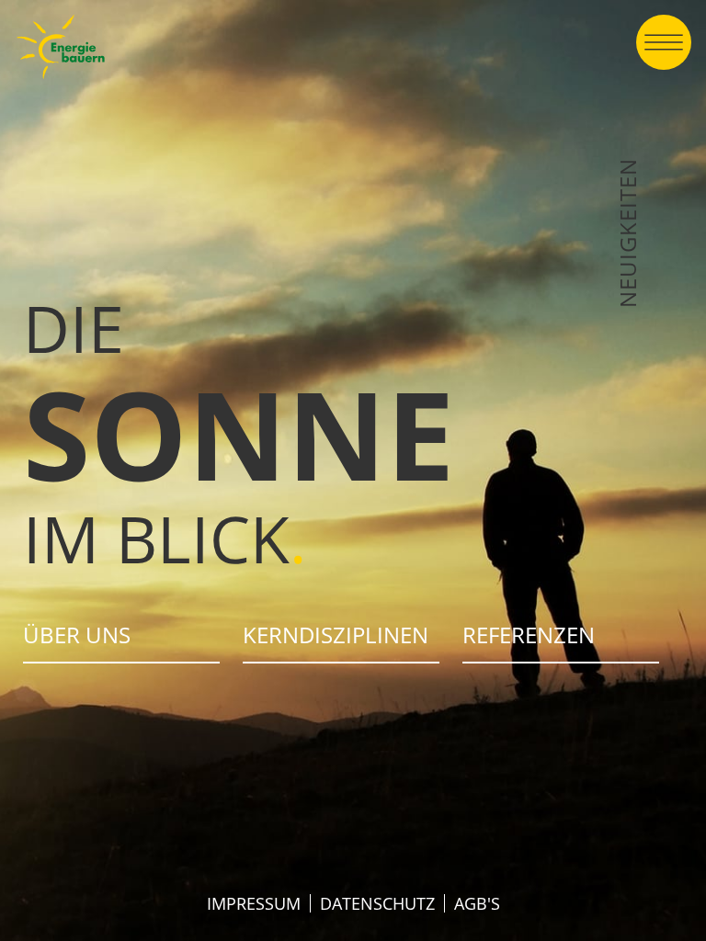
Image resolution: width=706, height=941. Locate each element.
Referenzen (528, 634)
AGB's (477, 903)
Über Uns (77, 634)
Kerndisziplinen (335, 634)
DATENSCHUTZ (377, 903)
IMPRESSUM (254, 903)
